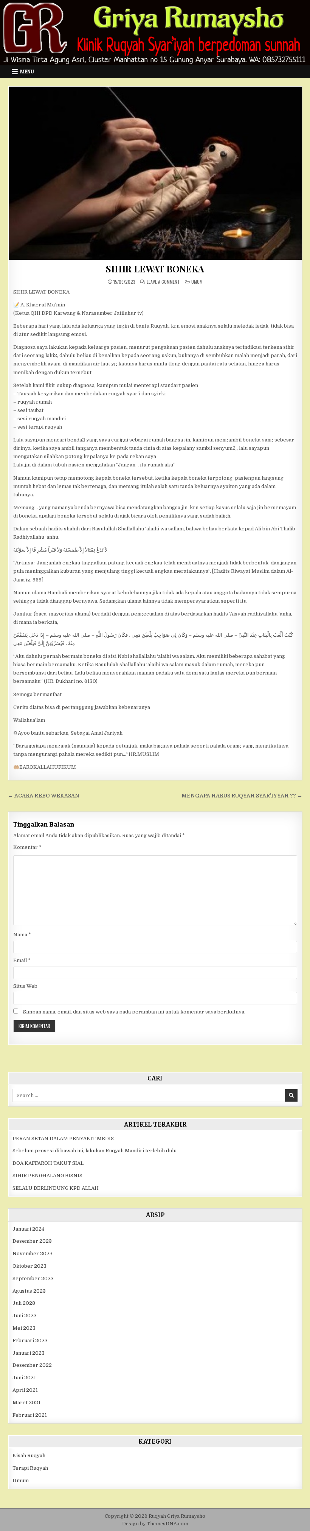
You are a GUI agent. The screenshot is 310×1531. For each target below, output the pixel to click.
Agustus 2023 (29, 1291)
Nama (22, 934)
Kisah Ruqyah (28, 1455)
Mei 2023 (24, 1328)
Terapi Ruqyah (30, 1468)
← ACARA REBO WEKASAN (43, 796)
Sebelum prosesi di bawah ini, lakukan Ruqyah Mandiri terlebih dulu (94, 1150)
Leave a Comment (163, 282)
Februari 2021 (29, 1415)
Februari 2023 (30, 1340)
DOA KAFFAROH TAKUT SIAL (48, 1163)
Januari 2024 (28, 1229)
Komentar (27, 847)
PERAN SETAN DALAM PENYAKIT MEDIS (63, 1138)
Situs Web (25, 986)
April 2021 (25, 1390)
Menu (27, 71)
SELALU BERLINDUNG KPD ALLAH (55, 1188)
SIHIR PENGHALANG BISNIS (47, 1175)
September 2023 (33, 1278)
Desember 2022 (32, 1365)
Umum (197, 281)
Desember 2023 (32, 1241)
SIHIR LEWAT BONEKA (155, 269)
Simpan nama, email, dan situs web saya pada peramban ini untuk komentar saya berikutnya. (134, 1012)
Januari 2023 (28, 1353)
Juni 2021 (24, 1377)
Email (22, 960)
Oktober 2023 (29, 1266)
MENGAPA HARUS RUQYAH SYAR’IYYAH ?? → (241, 796)
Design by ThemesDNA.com (155, 1523)
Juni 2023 (24, 1315)
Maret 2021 (26, 1402)
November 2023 (32, 1253)
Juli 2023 (23, 1303)
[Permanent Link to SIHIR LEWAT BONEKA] (155, 173)
